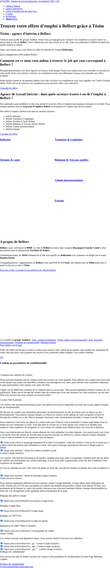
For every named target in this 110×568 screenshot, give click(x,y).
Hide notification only (24, 566)
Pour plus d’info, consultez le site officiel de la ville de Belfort (28, 270)
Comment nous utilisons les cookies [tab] (16, 375)
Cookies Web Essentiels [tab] (11, 400)
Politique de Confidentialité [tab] (12, 552)
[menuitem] (58, 6)
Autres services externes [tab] (11, 478)
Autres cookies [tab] (6, 533)
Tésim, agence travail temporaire (72, 340)
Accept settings (7, 566)
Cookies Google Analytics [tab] (12, 453)
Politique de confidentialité (27, 342)
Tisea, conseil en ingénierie (44, 340)
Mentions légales (48, 342)
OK (1, 357)
